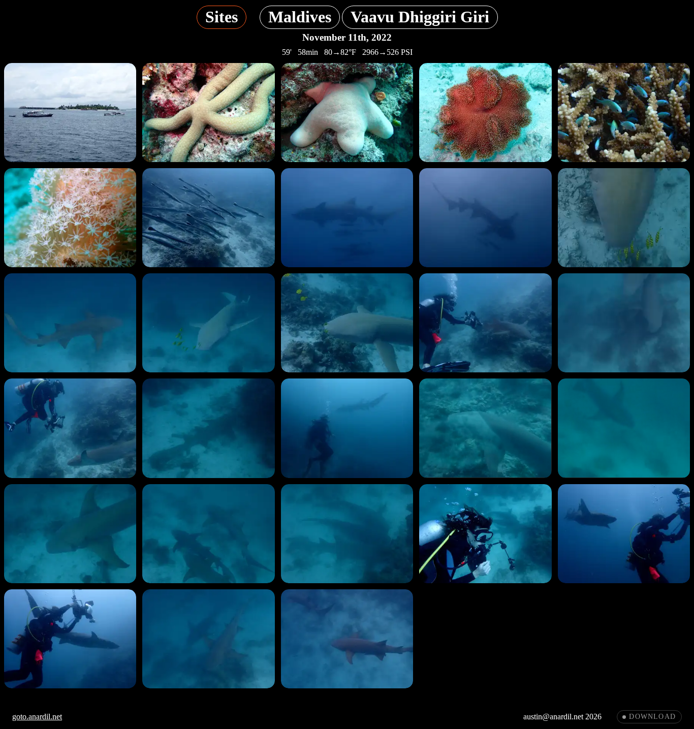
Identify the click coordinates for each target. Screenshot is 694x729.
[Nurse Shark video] (624, 217)
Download (652, 716)
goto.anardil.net (37, 716)
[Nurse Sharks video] (624, 322)
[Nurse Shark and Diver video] (485, 428)
